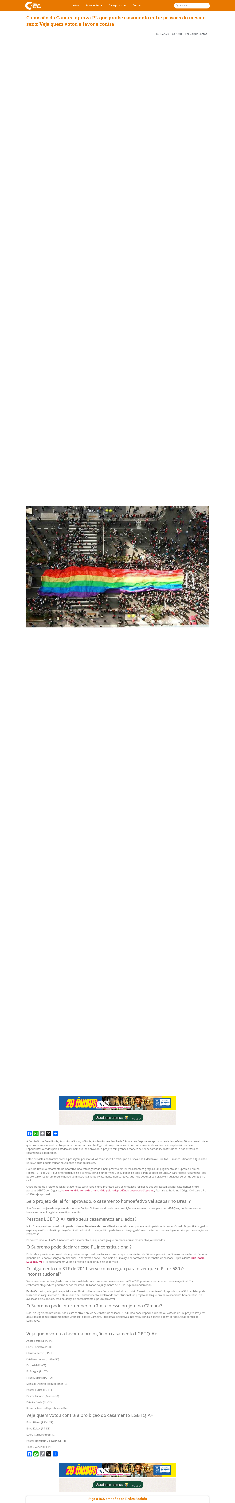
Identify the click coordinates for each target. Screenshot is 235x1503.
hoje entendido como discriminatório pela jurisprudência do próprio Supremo (107, 1190)
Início (76, 5)
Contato (137, 5)
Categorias (115, 5)
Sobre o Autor (93, 5)
